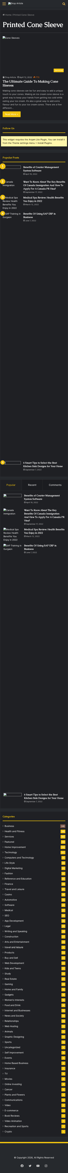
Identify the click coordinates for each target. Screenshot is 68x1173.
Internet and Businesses (17, 1010)
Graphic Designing (14, 1036)
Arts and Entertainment (17, 942)
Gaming (9, 984)
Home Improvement (15, 847)
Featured (9, 842)
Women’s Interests (14, 1000)
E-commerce (11, 1110)
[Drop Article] (15, 3)
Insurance (10, 1068)
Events (8, 1058)
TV (6, 1073)
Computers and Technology (19, 857)
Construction (11, 936)
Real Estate (11, 979)
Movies (8, 1079)
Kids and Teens (13, 968)
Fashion (9, 873)
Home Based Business (16, 1063)
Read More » (11, 114)
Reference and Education (18, 878)
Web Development (14, 963)
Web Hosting (11, 1026)
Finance (9, 884)
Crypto (8, 1131)
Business (9, 826)
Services (9, 836)
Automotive (11, 899)
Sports (8, 1042)
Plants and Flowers (15, 1094)
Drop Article (10, 77)
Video (8, 1105)
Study (8, 973)
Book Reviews (12, 1115)
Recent (32, 484)
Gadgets (9, 994)
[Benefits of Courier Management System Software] (12, 172)
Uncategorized (12, 1047)
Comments (55, 484)
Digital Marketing (13, 868)
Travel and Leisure (14, 889)
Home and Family (14, 989)
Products (9, 952)
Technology (11, 852)
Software (9, 905)
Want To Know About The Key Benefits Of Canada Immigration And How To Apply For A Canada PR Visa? (44, 185)
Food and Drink (12, 1005)
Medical (9, 910)
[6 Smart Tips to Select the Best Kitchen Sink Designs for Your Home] (12, 467)
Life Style (10, 863)
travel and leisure (14, 947)
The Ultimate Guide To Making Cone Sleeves (30, 83)
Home (8, 14)
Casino (8, 894)
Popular (11, 484)
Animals (9, 1031)
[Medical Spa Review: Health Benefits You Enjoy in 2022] (12, 203)
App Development (14, 920)
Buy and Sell (11, 957)
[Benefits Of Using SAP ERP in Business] (12, 335)
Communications (13, 1100)
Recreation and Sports (16, 1126)
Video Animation (13, 1121)
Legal (7, 926)
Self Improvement (14, 1052)
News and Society (14, 1015)
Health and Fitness (14, 831)
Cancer (8, 1089)
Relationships (12, 1021)
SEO (7, 915)
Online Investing (13, 1084)
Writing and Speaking (16, 931)
